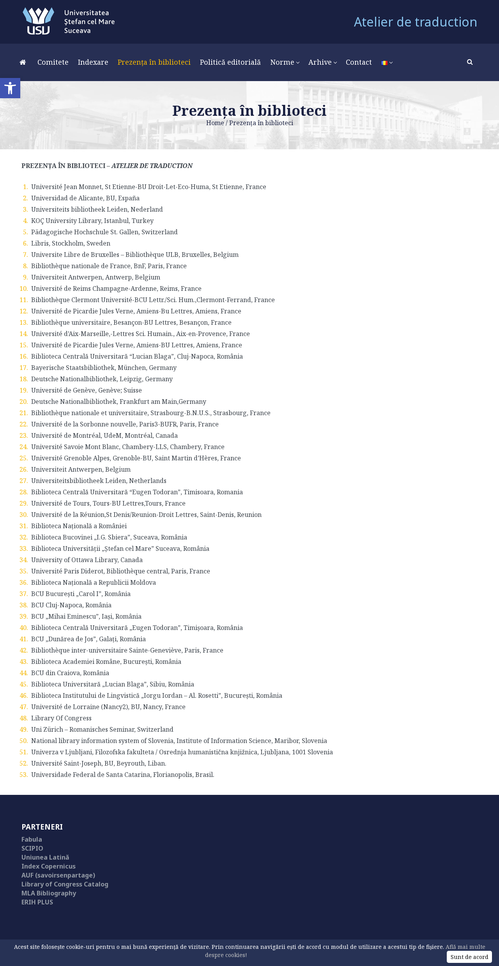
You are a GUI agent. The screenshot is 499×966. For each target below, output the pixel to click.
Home (215, 123)
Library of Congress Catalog (64, 884)
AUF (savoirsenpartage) (58, 875)
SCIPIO (32, 848)
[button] (10, 88)
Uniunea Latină (45, 857)
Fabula (31, 839)
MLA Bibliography (48, 893)
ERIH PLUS (37, 902)
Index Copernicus (48, 866)
